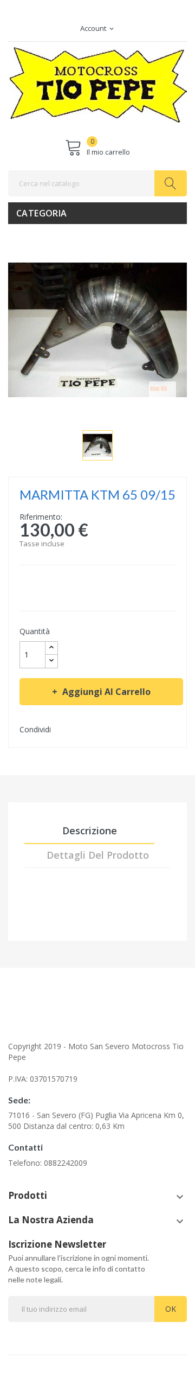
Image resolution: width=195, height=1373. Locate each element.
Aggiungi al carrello (106, 692)
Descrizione (89, 830)
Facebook (92, 18)
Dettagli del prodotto (98, 854)
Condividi (61, 729)
